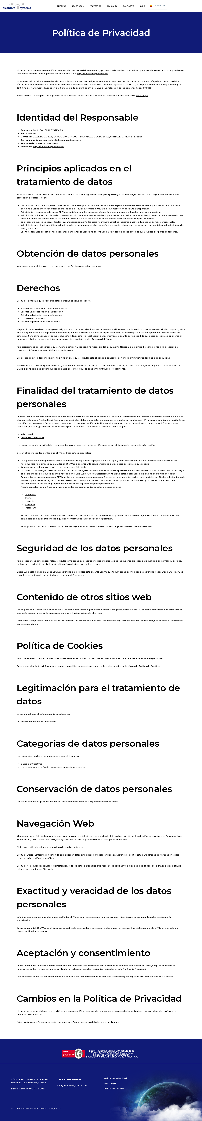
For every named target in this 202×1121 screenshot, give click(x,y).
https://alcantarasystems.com (92, 73)
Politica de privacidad (115, 1078)
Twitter (29, 498)
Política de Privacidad (32, 437)
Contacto (128, 6)
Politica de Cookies (114, 1088)
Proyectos (95, 6)
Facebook (30, 494)
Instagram (30, 507)
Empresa (61, 6)
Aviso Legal (142, 95)
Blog (142, 6)
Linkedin (29, 501)
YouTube (30, 504)
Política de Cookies (166, 473)
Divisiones (112, 6)
